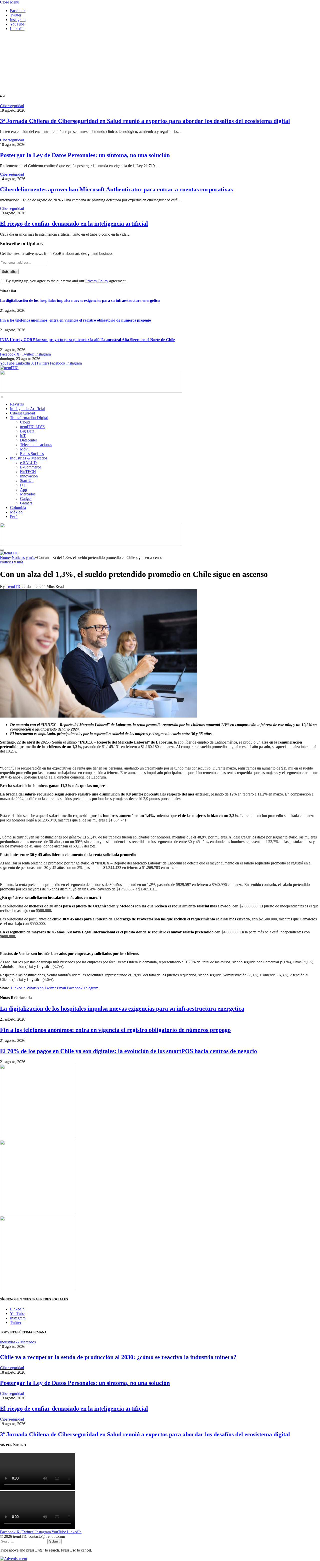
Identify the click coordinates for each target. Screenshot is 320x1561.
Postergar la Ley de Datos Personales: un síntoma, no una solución (85, 155)
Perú (14, 516)
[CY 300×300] (37, 1289)
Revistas (17, 404)
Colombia (18, 507)
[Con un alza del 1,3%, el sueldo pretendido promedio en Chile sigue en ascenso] (98, 716)
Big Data (27, 431)
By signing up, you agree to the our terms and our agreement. (65, 281)
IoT (23, 435)
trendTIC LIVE (32, 426)
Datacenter (28, 440)
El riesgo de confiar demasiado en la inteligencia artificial (74, 223)
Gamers (26, 503)
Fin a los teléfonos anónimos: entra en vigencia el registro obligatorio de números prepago (75, 320)
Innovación (29, 476)
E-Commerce (30, 467)
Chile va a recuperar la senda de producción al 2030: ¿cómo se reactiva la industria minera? (118, 1357)
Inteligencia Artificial (27, 408)
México (16, 512)
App (23, 489)
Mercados (28, 494)
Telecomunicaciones (36, 444)
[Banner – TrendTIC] (37, 1213)
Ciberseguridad (12, 106)
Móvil (25, 449)
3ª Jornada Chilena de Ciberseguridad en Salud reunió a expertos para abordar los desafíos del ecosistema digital (145, 121)
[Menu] (2, 396)
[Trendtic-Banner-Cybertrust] (91, 391)
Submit (54, 1541)
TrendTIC (14, 586)
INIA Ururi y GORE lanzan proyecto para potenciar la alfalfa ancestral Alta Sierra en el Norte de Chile (87, 340)
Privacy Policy (96, 281)
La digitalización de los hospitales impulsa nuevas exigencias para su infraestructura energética (80, 300)
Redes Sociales (32, 453)
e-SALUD (28, 462)
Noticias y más (11, 562)
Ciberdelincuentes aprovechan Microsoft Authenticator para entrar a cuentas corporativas (116, 189)
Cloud (25, 422)
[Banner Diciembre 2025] (37, 1138)
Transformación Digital (29, 417)
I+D (23, 485)
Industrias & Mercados (29, 458)
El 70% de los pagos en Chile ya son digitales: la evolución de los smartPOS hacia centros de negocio (128, 1051)
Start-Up (27, 480)
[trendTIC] (9, 368)
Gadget (26, 498)
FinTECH (28, 471)
